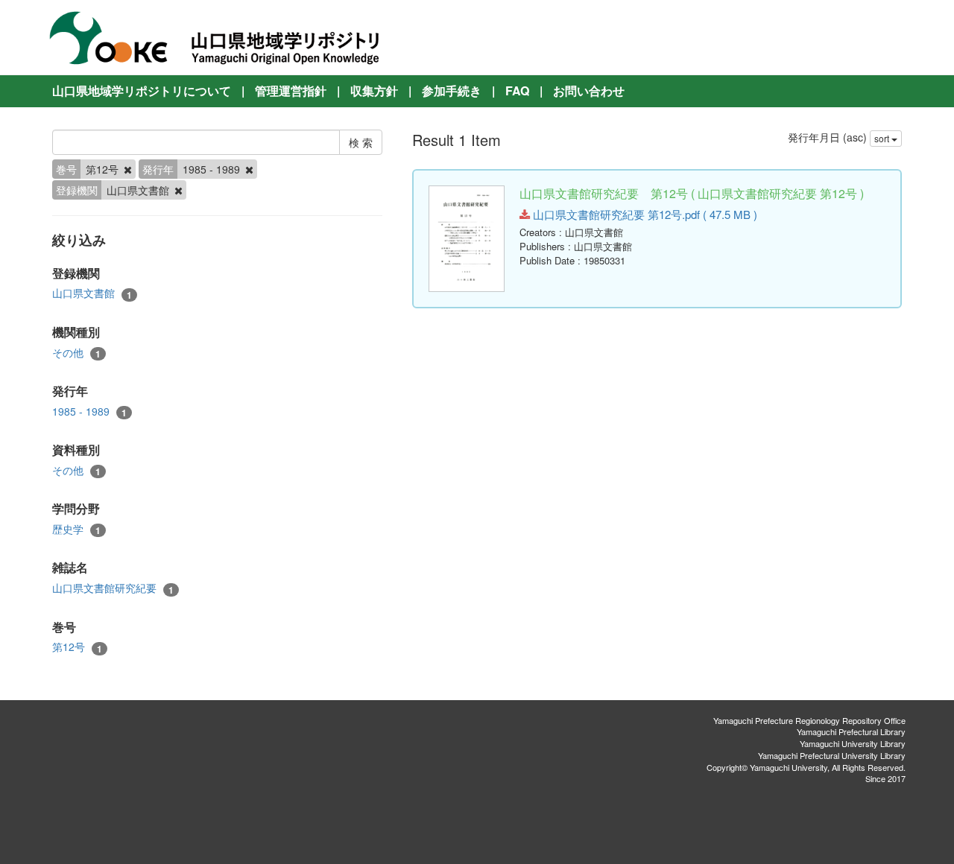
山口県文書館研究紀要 (113, 588)
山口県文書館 (92, 293)
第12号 (77, 647)
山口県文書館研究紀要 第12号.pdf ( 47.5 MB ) (643, 214)
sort (882, 138)
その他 (76, 352)
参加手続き (451, 90)
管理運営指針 (290, 90)
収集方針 (374, 90)
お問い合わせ (589, 90)
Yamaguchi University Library (853, 743)
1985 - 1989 (89, 411)
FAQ (517, 90)
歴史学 (76, 529)
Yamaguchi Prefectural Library (851, 731)
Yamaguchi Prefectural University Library (832, 755)
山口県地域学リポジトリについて (141, 90)
